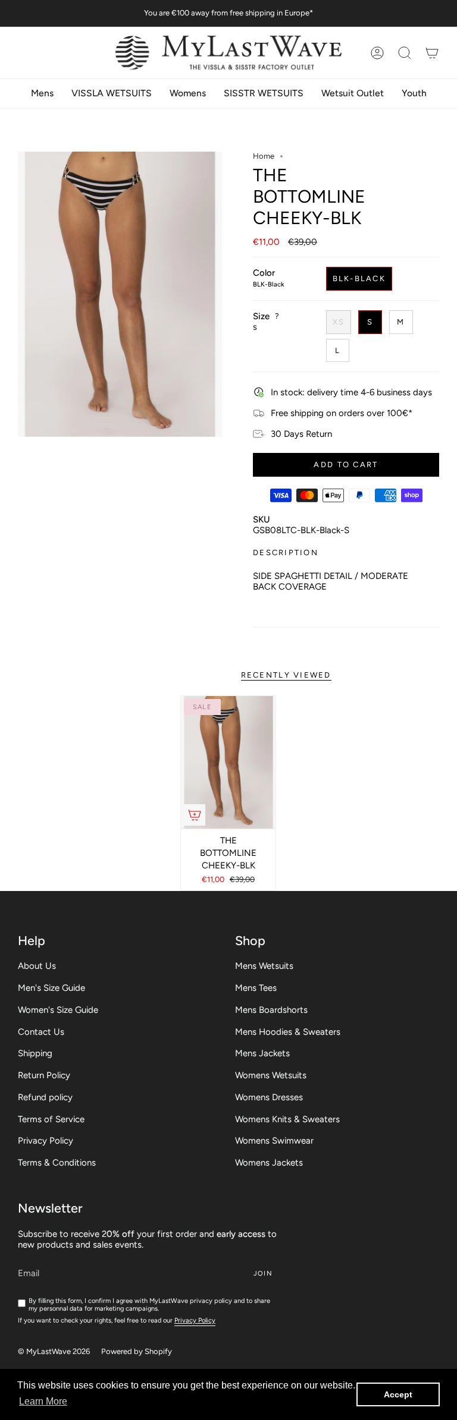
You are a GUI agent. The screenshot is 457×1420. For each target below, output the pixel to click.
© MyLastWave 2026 (54, 1351)
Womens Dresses (269, 1097)
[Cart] (432, 52)
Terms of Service (51, 1119)
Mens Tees (256, 988)
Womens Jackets (269, 1162)
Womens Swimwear (274, 1140)
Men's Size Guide (51, 988)
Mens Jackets (262, 1053)
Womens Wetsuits (270, 1075)
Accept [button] (398, 1394)
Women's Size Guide (58, 1010)
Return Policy (44, 1075)
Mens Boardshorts (271, 1010)
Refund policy (45, 1097)
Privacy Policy (45, 1140)
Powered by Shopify (136, 1351)
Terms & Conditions (57, 1162)
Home (263, 156)
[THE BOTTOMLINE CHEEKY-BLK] (228, 762)
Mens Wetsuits (264, 966)
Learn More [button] (43, 1401)
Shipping (35, 1053)
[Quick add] (194, 815)
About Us (37, 966)
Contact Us (41, 1032)
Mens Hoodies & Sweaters (287, 1032)
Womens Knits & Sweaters (287, 1119)
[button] (404, 52)
